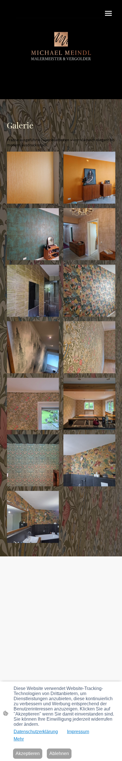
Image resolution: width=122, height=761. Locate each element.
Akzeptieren (28, 753)
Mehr (19, 739)
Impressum (78, 731)
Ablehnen (59, 753)
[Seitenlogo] (61, 49)
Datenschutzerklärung (36, 731)
